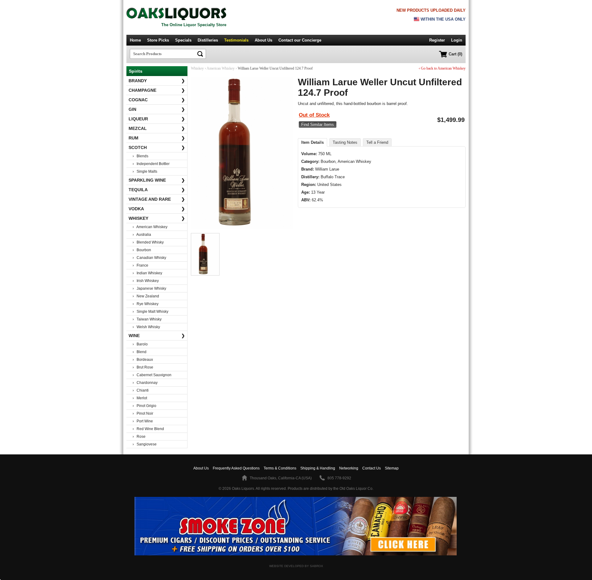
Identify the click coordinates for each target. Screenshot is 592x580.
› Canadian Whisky (149, 258)
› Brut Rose (143, 367)
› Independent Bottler (151, 164)
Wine (157, 335)
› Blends (140, 156)
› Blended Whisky (148, 242)
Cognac (157, 99)
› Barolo (140, 344)
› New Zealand (146, 296)
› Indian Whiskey (147, 273)
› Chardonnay (145, 383)
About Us (263, 40)
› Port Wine (143, 421)
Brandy (157, 80)
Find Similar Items (317, 124)
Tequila (157, 189)
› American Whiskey (150, 227)
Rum (157, 137)
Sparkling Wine (157, 180)
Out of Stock (314, 115)
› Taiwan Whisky (147, 319)
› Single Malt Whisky (150, 311)
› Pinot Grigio (144, 406)
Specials (183, 40)
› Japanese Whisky (149, 288)
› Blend (139, 352)
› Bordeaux (143, 359)
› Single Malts (145, 171)
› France (140, 265)
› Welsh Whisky (146, 327)
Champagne (157, 90)
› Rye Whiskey (145, 304)
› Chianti (141, 390)
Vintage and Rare (157, 199)
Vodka (157, 208)
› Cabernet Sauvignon (152, 375)
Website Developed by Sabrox (296, 566)
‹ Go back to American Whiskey (442, 68)
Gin (157, 109)
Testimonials (236, 40)
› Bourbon (142, 250)
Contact (299, 40)
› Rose (139, 436)
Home (135, 40)
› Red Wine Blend (148, 429)
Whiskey (157, 218)
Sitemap (392, 468)
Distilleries (208, 40)
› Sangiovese (145, 444)
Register (437, 40)
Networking (348, 468)
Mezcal (157, 128)
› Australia (142, 234)
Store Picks (158, 40)
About (201, 468)
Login (456, 40)
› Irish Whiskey (146, 281)
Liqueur (157, 118)
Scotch (157, 147)
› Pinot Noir (143, 413)
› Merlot (140, 398)
